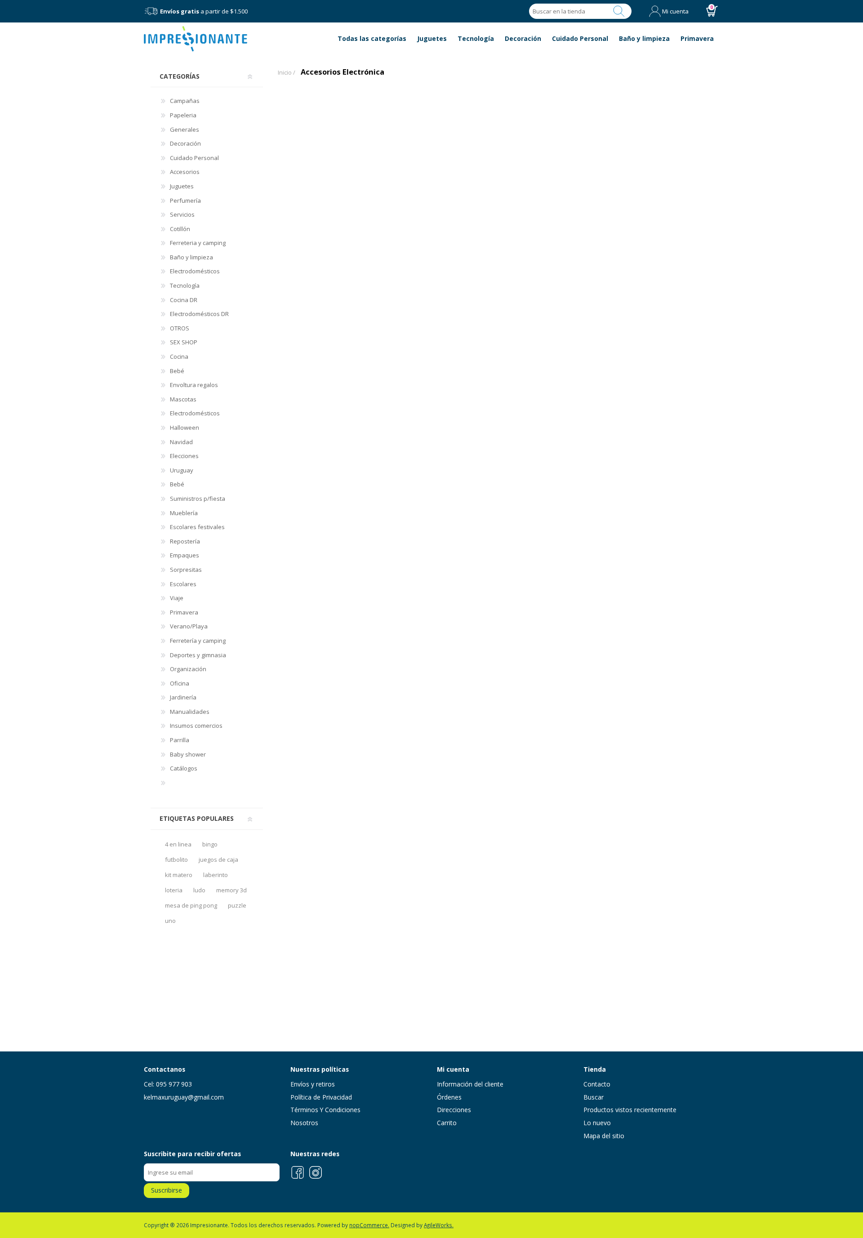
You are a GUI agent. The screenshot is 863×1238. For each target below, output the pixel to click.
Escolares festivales (197, 527)
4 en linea (178, 844)
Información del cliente (470, 1084)
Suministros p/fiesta (197, 498)
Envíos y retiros (312, 1084)
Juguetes (182, 186)
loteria (173, 890)
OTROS (179, 328)
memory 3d (231, 890)
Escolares (183, 584)
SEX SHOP (183, 342)
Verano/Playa (189, 626)
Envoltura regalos (194, 385)
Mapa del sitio (603, 1135)
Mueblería (184, 513)
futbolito (176, 859)
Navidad (181, 442)
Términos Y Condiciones (325, 1109)
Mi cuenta (675, 11)
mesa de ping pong (191, 905)
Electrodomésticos (195, 271)
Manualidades (189, 712)
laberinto (215, 875)
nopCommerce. (369, 1225)
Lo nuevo (597, 1122)
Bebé (177, 371)
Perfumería (185, 200)
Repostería (185, 541)
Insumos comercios (196, 725)
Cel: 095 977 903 (168, 1084)
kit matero (178, 875)
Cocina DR (183, 300)
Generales (184, 129)
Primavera (184, 612)
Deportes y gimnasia (198, 655)
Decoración (185, 143)
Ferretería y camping (198, 641)
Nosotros (304, 1122)
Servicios (182, 214)
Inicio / (286, 72)
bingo (210, 844)
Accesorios (185, 172)
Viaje (176, 598)
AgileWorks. (439, 1225)
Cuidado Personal (194, 158)
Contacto (596, 1084)
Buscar (619, 11)
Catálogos (183, 768)
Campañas (185, 101)
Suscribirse (166, 1190)
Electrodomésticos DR (199, 314)
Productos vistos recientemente (629, 1109)
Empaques (184, 555)
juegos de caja (218, 859)
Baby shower (188, 754)
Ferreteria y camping (198, 243)
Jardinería (183, 697)
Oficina (179, 683)
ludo (199, 890)
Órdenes (449, 1097)
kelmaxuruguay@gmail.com (184, 1097)
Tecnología (185, 285)
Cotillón (180, 229)
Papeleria (183, 115)
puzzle (237, 905)
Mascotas (183, 399)
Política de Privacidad (321, 1097)
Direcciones (454, 1109)
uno (170, 921)
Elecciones (184, 456)
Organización (188, 669)
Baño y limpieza (191, 257)
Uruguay (181, 470)
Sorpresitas (186, 570)
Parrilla (179, 740)
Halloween (184, 427)
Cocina (179, 356)
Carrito (447, 1122)
